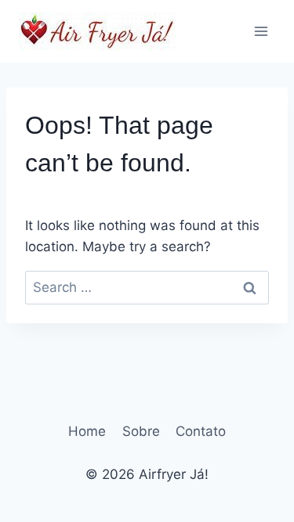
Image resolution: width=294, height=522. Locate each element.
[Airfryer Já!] (97, 31)
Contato (201, 431)
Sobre (141, 431)
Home (87, 431)
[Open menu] (260, 31)
